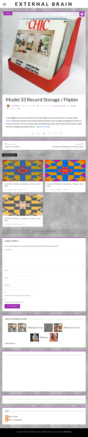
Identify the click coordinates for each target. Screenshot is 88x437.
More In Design (40, 155)
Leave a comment (60, 106)
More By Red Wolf (25, 155)
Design (8, 13)
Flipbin (8, 121)
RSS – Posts (13, 416)
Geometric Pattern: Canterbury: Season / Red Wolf (65, 185)
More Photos (10, 343)
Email (7, 278)
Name (7, 270)
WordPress (68, 432)
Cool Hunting (45, 127)
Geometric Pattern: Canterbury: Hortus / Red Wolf (22, 185)
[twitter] (32, 133)
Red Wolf (15, 106)
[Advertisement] (25, 364)
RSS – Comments (15, 420)
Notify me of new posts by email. (14, 302)
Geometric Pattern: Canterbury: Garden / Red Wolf (22, 219)
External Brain (44, 4)
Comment (8, 249)
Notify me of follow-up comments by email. (18, 295)
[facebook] (27, 133)
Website (7, 285)
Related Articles (9, 155)
